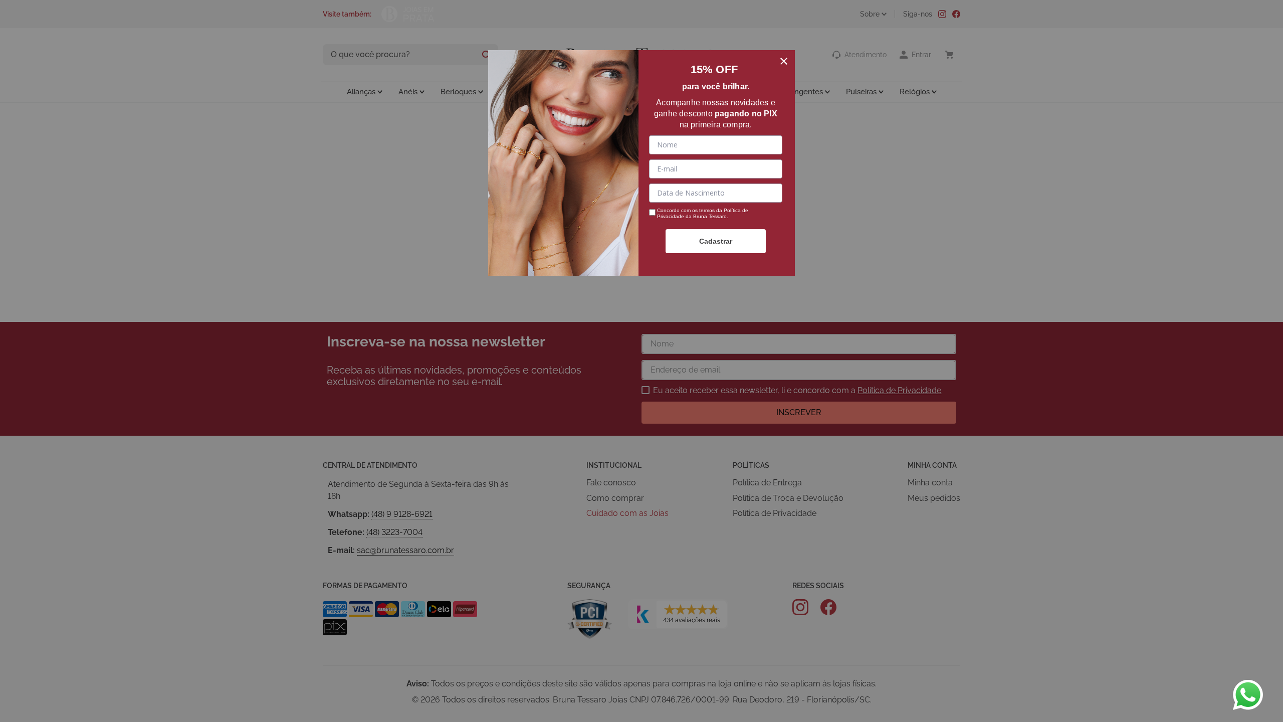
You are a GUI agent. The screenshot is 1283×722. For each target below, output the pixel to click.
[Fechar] (783, 61)
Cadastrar (715, 241)
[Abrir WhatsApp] (1248, 695)
